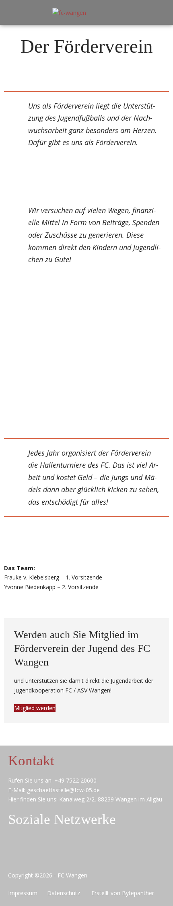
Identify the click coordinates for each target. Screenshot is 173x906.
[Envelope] (18, 852)
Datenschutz (66, 893)
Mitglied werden (35, 708)
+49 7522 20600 (75, 780)
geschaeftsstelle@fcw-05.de (63, 790)
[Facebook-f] (51, 852)
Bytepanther (138, 893)
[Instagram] (85, 852)
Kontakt (31, 760)
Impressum (24, 893)
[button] (155, 12)
